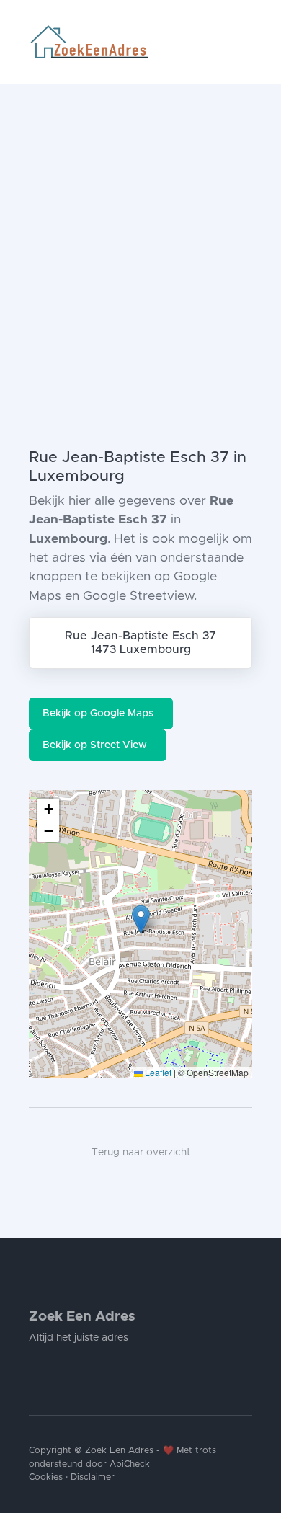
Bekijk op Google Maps (98, 714)
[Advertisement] (140, 231)
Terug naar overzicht (141, 1153)
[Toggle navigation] (246, 42)
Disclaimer (93, 1477)
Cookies (46, 1477)
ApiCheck (130, 1464)
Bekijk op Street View (95, 745)
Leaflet (157, 1072)
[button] (141, 919)
